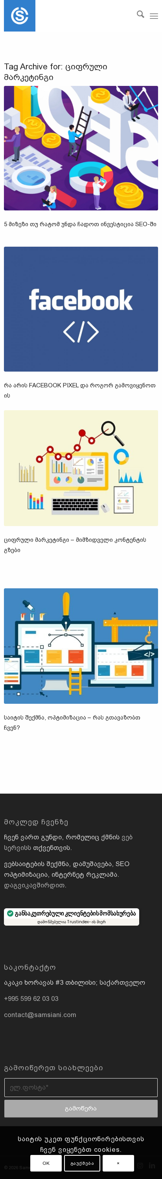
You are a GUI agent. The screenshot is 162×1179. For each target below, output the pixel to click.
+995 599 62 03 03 (31, 998)
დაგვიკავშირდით (34, 885)
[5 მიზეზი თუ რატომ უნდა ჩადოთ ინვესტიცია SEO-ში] (81, 148)
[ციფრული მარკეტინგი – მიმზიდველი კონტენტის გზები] (81, 468)
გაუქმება (82, 1163)
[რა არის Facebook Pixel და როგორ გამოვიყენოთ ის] (81, 309)
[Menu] (154, 15)
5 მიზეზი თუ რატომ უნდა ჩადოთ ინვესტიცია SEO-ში (80, 224)
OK (46, 1163)
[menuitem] (136, 16)
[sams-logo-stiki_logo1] (65, 16)
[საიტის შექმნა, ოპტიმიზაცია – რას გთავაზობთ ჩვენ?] (81, 646)
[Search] (136, 16)
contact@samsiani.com (40, 1015)
